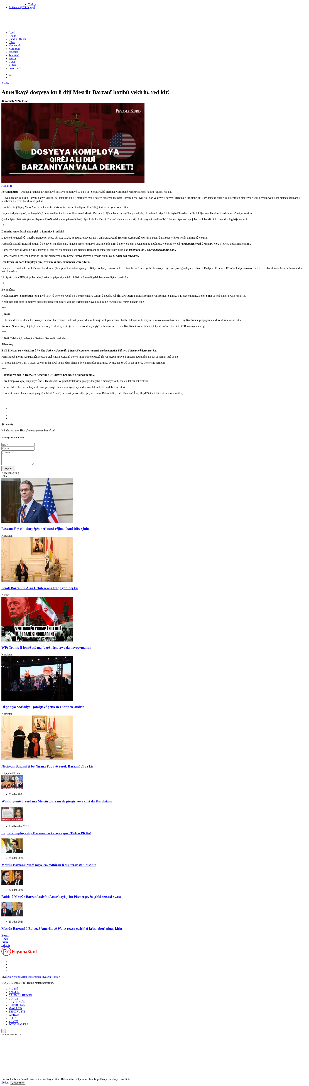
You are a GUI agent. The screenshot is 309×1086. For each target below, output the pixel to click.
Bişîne (8, 468)
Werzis (12, 58)
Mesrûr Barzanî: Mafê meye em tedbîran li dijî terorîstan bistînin (48, 865)
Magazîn (13, 51)
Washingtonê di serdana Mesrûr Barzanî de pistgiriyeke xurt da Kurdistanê (56, 801)
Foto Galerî (15, 68)
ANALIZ (14, 992)
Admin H (6, 185)
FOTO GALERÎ (18, 1024)
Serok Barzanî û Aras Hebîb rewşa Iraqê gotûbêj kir (39, 588)
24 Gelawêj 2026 (18, 7)
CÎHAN (13, 998)
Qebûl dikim (18, 1082)
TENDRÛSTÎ (17, 1011)
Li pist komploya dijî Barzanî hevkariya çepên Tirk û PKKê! (46, 833)
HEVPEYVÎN (17, 1001)
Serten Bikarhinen (30, 976)
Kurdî (31, 7)
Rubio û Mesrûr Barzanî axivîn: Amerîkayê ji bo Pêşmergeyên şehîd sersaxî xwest (61, 897)
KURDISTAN (17, 1005)
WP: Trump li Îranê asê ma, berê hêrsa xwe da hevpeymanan (46, 647)
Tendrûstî (14, 55)
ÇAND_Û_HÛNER (20, 995)
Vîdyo (12, 64)
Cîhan (12, 42)
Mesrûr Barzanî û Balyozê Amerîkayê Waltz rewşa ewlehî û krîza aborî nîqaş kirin (61, 928)
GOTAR (14, 1018)
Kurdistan (14, 48)
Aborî (12, 32)
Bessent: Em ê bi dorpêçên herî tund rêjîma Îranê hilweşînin (45, 529)
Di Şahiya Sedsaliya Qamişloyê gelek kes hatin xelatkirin (42, 707)
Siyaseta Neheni (10, 976)
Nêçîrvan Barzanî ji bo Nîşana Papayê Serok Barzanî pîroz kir (47, 766)
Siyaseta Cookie (50, 976)
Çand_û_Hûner (17, 39)
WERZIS (14, 1014)
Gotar (12, 61)
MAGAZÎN (15, 1008)
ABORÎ (13, 988)
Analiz (12, 35)
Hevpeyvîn (15, 45)
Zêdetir (5, 1082)
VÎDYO (13, 1021)
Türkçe (32, 4)
